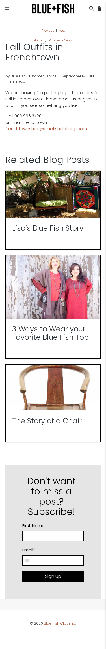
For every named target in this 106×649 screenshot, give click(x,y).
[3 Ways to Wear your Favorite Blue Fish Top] (53, 287)
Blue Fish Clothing (59, 623)
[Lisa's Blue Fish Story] (53, 194)
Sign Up (53, 576)
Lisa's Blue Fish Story (47, 228)
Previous (48, 30)
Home (38, 40)
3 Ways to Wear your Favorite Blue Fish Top (50, 333)
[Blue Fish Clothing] (53, 8)
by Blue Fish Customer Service (31, 76)
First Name (33, 525)
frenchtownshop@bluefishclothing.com (46, 129)
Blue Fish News (60, 40)
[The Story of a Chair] (53, 387)
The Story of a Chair (47, 421)
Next (61, 30)
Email (28, 550)
